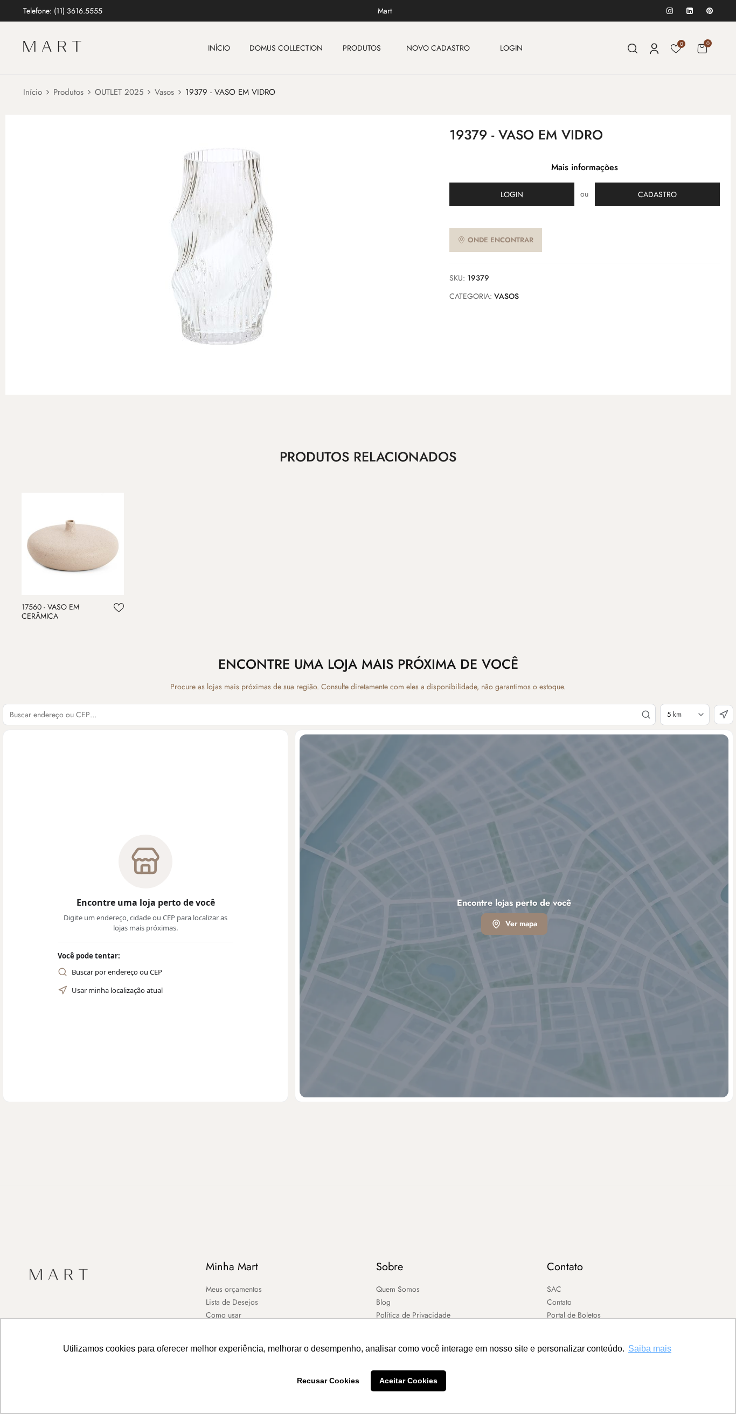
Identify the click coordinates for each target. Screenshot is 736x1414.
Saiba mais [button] (649, 1348)
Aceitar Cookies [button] (408, 1380)
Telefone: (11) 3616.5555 (62, 10)
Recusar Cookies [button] (328, 1380)
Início (32, 92)
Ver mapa (521, 923)
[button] (702, 48)
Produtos (68, 92)
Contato (565, 1267)
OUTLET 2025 (119, 92)
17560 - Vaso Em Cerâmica (50, 612)
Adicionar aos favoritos (119, 608)
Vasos (164, 92)
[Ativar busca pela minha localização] (723, 714)
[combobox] (329, 714)
